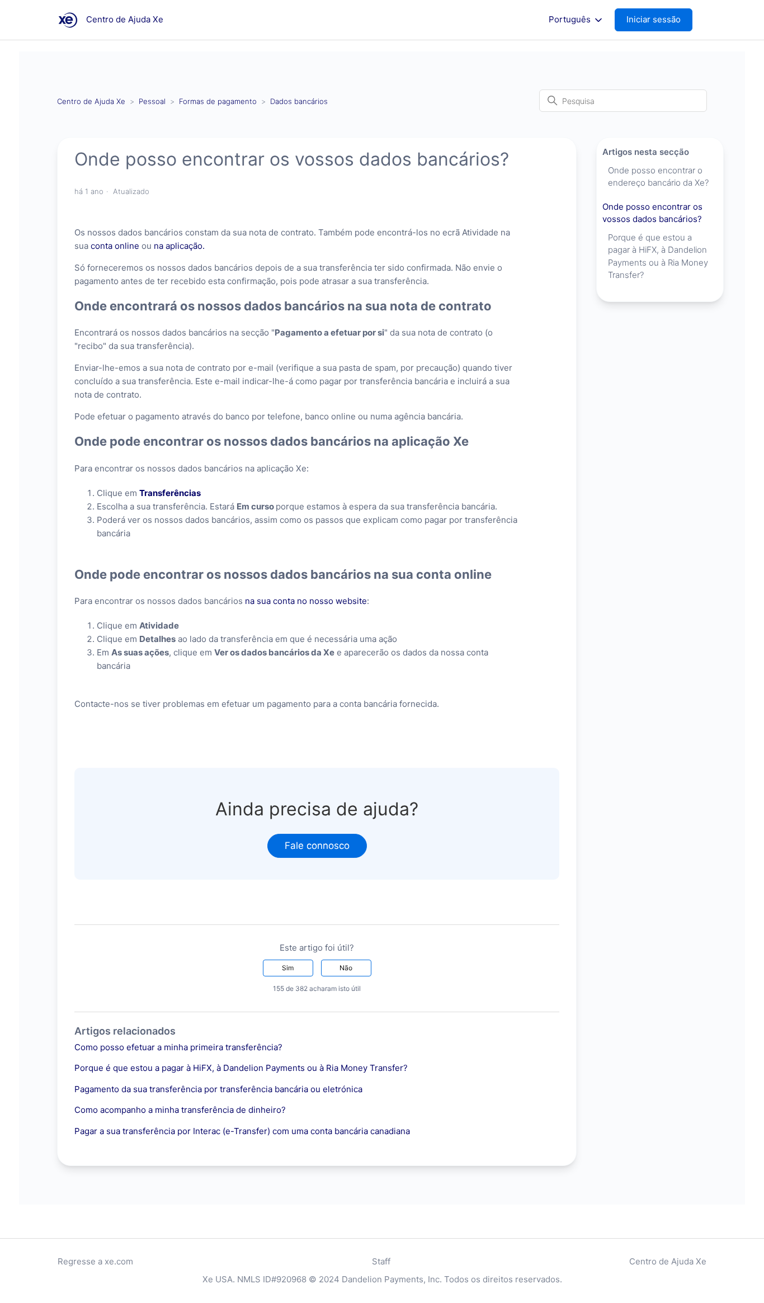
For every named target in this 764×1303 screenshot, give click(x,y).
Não (345, 968)
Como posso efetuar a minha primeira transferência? (178, 1047)
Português (571, 20)
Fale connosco (317, 845)
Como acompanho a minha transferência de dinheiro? (180, 1109)
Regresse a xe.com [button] (95, 1261)
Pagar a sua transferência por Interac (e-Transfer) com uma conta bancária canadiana (242, 1131)
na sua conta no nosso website (306, 601)
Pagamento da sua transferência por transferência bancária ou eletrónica (218, 1089)
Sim (288, 968)
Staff (381, 1261)
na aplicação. (179, 245)
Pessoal (152, 101)
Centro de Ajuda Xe (91, 101)
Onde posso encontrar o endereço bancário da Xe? (658, 176)
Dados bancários (299, 101)
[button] (659, 20)
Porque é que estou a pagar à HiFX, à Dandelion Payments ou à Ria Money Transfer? (241, 1068)
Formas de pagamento (218, 101)
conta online (115, 245)
